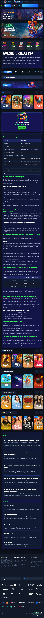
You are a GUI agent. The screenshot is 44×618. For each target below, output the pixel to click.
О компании (16, 559)
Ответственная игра (25, 560)
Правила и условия (25, 559)
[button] (20, 38)
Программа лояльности (16, 561)
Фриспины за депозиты (16, 565)
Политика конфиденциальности (25, 563)
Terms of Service (34, 567)
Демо (8, 104)
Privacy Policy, (33, 566)
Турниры (16, 563)
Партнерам (23, 564)
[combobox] (21, 77)
